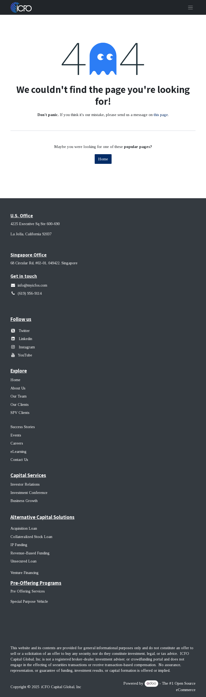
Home (103, 159)
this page (161, 115)
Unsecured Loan (23, 561)
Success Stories (22, 427)
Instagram (26, 347)
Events (15, 435)
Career (15, 443)
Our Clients (19, 405)
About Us (17, 388)
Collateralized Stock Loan (31, 537)
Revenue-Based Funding (30, 553)
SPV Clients (20, 413)
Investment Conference (28, 493)
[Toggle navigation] (190, 7)
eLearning (18, 452)
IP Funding (18, 545)
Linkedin (25, 339)
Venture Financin (23, 573)
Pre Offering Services (27, 591)
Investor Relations (25, 484)
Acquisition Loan (23, 528)
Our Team (18, 396)
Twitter (24, 331)
